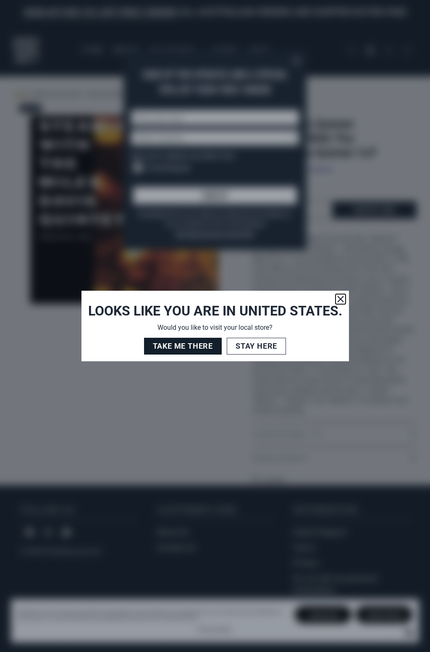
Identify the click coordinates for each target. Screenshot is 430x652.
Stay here (256, 346)
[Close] (341, 299)
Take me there (183, 346)
